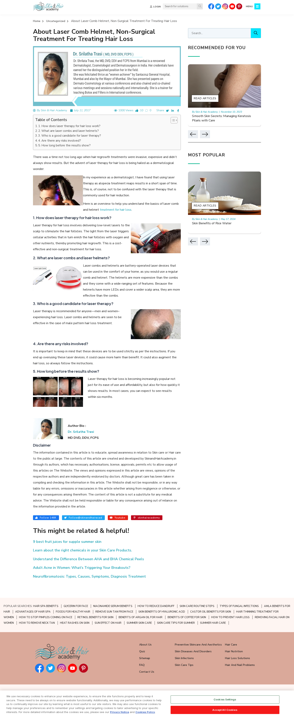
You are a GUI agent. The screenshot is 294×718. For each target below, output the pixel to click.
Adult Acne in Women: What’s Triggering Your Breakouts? (81, 567)
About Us (145, 644)
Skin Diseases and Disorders (193, 651)
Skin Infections (184, 658)
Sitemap (144, 658)
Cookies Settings (225, 699)
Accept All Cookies (224, 709)
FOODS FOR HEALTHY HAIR (73, 612)
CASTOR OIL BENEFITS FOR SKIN (210, 612)
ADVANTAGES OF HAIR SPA (33, 612)
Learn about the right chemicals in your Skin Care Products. (82, 550)
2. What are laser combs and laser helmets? (68, 131)
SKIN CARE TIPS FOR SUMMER (176, 623)
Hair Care (231, 644)
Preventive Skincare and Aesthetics (198, 644)
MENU (249, 6)
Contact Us (146, 672)
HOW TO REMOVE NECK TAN (37, 623)
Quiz (142, 651)
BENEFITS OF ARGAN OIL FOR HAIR (140, 617)
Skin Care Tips (184, 665)
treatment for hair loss (115, 210)
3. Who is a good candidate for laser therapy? (69, 136)
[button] (172, 120)
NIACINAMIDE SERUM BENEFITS (112, 606)
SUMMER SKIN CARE (139, 623)
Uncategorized (55, 21)
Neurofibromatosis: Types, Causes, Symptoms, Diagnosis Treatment (89, 576)
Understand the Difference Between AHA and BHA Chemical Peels (88, 559)
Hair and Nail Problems (240, 665)
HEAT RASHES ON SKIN (74, 623)
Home (36, 21)
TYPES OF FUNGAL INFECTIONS (239, 606)
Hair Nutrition (234, 651)
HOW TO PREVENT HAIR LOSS (230, 617)
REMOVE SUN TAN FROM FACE (114, 612)
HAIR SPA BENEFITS (45, 606)
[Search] (200, 6)
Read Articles (205, 98)
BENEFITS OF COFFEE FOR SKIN (187, 617)
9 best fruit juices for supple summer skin (67, 541)
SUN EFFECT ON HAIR (108, 623)
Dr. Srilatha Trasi (81, 432)
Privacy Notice (119, 711)
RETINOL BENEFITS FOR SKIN (95, 617)
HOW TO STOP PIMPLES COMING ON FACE (45, 617)
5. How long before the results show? (64, 145)
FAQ (142, 665)
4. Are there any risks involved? (59, 141)
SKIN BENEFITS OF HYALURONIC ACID (161, 612)
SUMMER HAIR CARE (213, 623)
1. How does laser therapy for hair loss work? (69, 126)
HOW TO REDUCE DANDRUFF (156, 606)
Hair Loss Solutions (237, 658)
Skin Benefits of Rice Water (211, 223)
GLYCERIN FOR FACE (76, 606)
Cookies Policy (145, 711)
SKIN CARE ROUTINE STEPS (197, 606)
